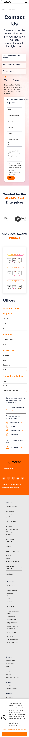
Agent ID (8, 516)
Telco (8, 598)
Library (7, 669)
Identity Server (10, 556)
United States (8, 339)
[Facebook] (3, 478)
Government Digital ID (13, 642)
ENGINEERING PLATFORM (10, 567)
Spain (5, 323)
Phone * (10, 122)
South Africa (7, 386)
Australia (6, 355)
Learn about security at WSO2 (11, 487)
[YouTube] (17, 478)
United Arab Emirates (10, 391)
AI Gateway (9, 514)
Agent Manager (10, 511)
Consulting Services (11, 688)
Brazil (5, 344)
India (4, 360)
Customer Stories (10, 660)
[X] (8, 478)
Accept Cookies (14, 734)
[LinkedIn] (13, 478)
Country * (10, 143)
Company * (11, 133)
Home (3, 9)
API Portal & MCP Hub (12, 529)
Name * (10, 109)
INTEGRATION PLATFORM (10, 540)
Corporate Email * (13, 115)
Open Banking (11, 636)
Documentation (10, 663)
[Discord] (22, 478)
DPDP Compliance (12, 614)
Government (10, 596)
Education (9, 601)
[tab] (14, 57)
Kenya (5, 381)
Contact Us (7, 468)
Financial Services (12, 590)
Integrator (8, 546)
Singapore (6, 365)
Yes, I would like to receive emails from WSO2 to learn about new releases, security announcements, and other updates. (15, 169)
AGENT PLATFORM (11, 506)
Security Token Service (12, 561)
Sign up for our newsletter (10, 484)
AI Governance (11, 616)
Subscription (9, 686)
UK (4, 328)
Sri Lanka (6, 370)
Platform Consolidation (13, 611)
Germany (6, 318)
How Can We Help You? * (15, 154)
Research (8, 674)
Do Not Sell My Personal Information (14, 729)
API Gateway (9, 534)
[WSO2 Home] (6, 1)
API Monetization (11, 619)
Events (7, 666)
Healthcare (10, 593)
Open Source (9, 671)
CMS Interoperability (12, 639)
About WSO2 (9, 697)
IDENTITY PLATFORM (12, 551)
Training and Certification (12, 677)
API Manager (9, 526)
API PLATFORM (10, 521)
